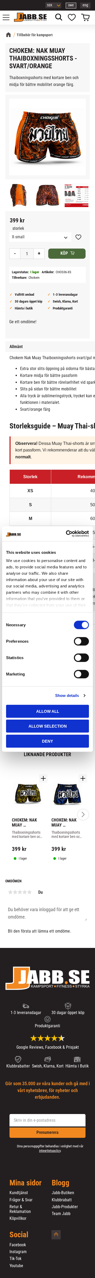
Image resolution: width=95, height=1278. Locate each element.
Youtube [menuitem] (16, 1265)
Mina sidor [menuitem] (26, 1183)
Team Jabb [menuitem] (61, 1213)
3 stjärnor (19, 892)
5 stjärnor (29, 892)
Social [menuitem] (19, 1235)
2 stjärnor (15, 892)
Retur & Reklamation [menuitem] (20, 1209)
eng (85, 5)
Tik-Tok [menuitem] (15, 1258)
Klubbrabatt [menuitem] (62, 1200)
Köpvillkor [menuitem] (18, 1218)
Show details (67, 695)
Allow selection (47, 726)
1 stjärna (10, 892)
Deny (47, 741)
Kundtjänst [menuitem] (19, 1192)
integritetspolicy (49, 1151)
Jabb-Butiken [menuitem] (63, 1192)
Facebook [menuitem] (18, 1245)
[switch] (81, 641)
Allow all (47, 711)
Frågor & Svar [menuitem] (21, 1200)
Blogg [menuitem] (60, 1183)
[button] (9, 17)
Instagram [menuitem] (18, 1251)
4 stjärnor (24, 892)
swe (71, 5)
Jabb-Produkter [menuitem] (65, 1206)
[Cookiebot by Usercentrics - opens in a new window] (67, 533)
